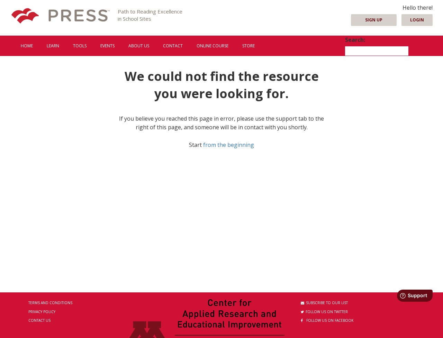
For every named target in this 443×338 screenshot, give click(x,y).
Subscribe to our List (327, 302)
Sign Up (373, 20)
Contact (173, 46)
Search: (355, 40)
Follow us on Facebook (329, 320)
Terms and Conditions (50, 302)
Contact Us (39, 320)
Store (248, 46)
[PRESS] (60, 16)
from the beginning (228, 145)
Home (27, 46)
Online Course (212, 46)
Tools (80, 46)
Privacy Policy (41, 311)
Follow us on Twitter (327, 311)
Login (417, 20)
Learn (53, 46)
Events (107, 46)
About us (138, 46)
